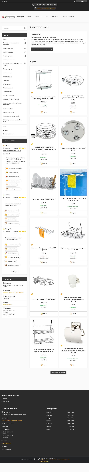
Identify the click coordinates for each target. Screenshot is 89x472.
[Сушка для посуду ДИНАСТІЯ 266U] (44, 281)
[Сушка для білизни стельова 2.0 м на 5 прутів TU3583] (73, 182)
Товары (37, 16)
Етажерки (6, 80)
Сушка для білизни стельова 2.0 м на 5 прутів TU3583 (73, 199)
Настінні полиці (7, 73)
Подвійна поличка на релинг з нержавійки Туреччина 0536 (44, 350)
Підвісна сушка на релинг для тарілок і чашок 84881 (73, 249)
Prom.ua (53, 458)
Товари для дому (8, 52)
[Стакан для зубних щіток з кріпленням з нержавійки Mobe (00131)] (73, 281)
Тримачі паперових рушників (11, 116)
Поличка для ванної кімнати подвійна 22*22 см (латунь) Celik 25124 (43, 98)
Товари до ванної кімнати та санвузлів (11, 43)
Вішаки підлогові (8, 88)
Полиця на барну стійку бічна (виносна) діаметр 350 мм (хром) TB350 (73, 98)
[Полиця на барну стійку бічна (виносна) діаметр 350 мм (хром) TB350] (73, 80)
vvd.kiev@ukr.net (7, 304)
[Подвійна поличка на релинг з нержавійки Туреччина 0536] (44, 332)
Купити (45, 112)
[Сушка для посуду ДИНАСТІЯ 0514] (44, 182)
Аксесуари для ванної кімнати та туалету (12, 64)
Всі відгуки (14, 271)
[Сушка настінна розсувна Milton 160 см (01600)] (44, 232)
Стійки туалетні (7, 91)
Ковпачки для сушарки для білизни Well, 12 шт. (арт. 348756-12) (15, 158)
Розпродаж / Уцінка (8, 60)
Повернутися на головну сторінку (43, 49)
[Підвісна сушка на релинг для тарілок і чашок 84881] (73, 232)
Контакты (55, 16)
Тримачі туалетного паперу (11, 99)
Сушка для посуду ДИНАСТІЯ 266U (43, 299)
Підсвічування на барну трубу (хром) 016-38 (73, 149)
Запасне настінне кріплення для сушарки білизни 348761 (13, 238)
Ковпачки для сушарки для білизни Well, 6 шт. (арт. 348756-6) (15, 162)
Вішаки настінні (7, 76)
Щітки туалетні (7, 84)
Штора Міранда (7, 56)
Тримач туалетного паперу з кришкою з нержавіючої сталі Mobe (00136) (73, 350)
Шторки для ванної (8, 112)
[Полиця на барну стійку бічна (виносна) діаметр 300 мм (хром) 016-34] (44, 131)
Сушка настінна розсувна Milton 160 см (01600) (44, 249)
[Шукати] (25, 28)
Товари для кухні (8, 48)
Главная (28, 16)
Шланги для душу (8, 108)
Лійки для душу (7, 69)
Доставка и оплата (68, 16)
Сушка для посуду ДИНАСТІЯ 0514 (43, 199)
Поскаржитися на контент (48, 459)
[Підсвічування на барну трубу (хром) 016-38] (73, 131)
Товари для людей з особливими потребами (12, 103)
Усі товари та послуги (58, 372)
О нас (46, 16)
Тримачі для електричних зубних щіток (12, 120)
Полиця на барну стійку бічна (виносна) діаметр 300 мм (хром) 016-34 (43, 149)
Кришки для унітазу (8, 95)
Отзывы (5, 130)
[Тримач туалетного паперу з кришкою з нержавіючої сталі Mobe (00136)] (73, 332)
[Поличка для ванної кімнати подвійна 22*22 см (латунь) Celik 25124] (44, 80)
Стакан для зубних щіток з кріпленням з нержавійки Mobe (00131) (73, 299)
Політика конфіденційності (62, 459)
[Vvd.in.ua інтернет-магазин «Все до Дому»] (9, 16)
